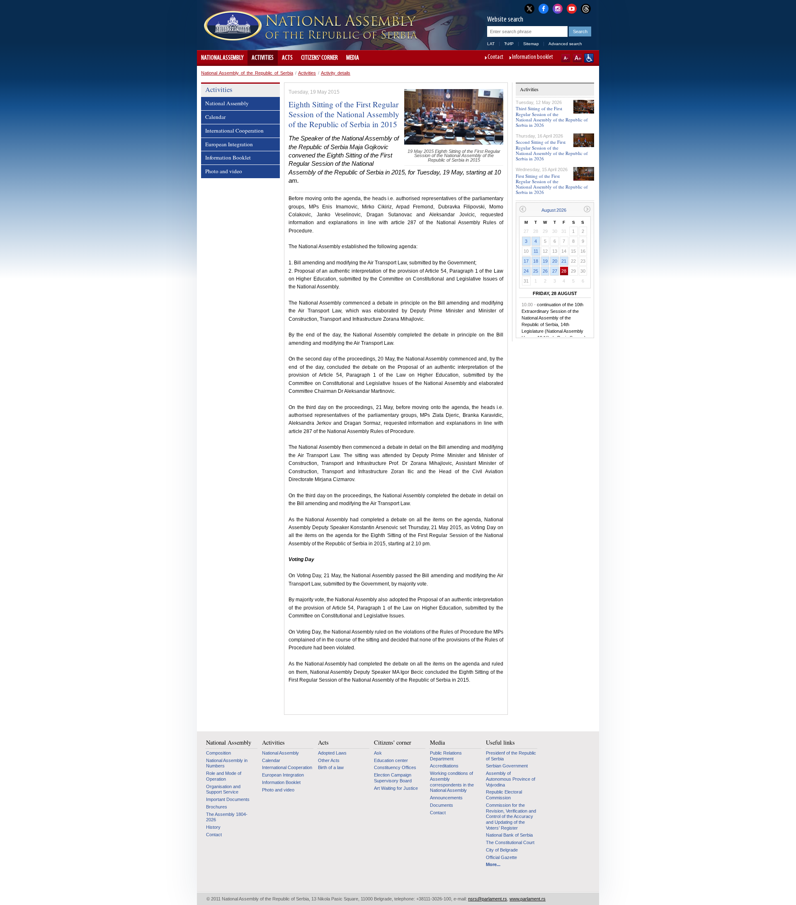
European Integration (229, 144)
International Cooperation (234, 130)
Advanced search (565, 43)
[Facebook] (543, 8)
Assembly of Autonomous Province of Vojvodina (510, 779)
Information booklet (532, 57)
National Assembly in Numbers (227, 763)
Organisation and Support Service (223, 789)
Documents (441, 805)
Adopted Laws (332, 752)
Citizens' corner (319, 58)
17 (526, 261)
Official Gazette (501, 857)
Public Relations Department (446, 755)
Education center (391, 760)
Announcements (446, 797)
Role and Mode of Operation (223, 776)
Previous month (522, 209)
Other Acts (329, 760)
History (213, 827)
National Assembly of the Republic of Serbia (247, 72)
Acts (287, 58)
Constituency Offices (395, 767)
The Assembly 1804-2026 (227, 817)
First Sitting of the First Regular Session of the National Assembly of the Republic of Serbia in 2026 (552, 184)
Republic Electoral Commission (504, 794)
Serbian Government (507, 765)
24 (526, 271)
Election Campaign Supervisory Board (393, 777)
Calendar (215, 117)
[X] (529, 8)
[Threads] (586, 8)
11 (536, 251)
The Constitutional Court (510, 842)
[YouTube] (572, 8)
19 (545, 261)
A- (565, 58)
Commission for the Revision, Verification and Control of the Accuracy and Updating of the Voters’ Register (511, 816)
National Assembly (222, 58)
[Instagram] (558, 8)
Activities (263, 58)
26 (545, 271)
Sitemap (531, 43)
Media (352, 58)
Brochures (216, 806)
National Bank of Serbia (509, 834)
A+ (577, 58)
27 (554, 271)
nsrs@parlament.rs (487, 898)
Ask (378, 752)
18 (535, 261)
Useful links (500, 742)
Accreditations (444, 765)
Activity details (335, 72)
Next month (587, 209)
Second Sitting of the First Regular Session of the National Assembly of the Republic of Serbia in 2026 (552, 150)
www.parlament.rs (528, 898)
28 (563, 271)
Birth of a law (331, 767)
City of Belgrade (502, 849)
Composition (218, 752)
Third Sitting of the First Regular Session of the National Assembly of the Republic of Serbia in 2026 (552, 116)
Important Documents (228, 799)
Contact (495, 57)
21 (563, 261)
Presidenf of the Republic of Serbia (511, 755)
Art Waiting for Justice (396, 788)
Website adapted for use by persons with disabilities (589, 58)
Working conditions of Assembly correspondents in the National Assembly (452, 782)
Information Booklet (228, 157)
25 (535, 271)
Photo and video (223, 171)
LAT (491, 43)
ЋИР (509, 43)
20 (554, 261)
